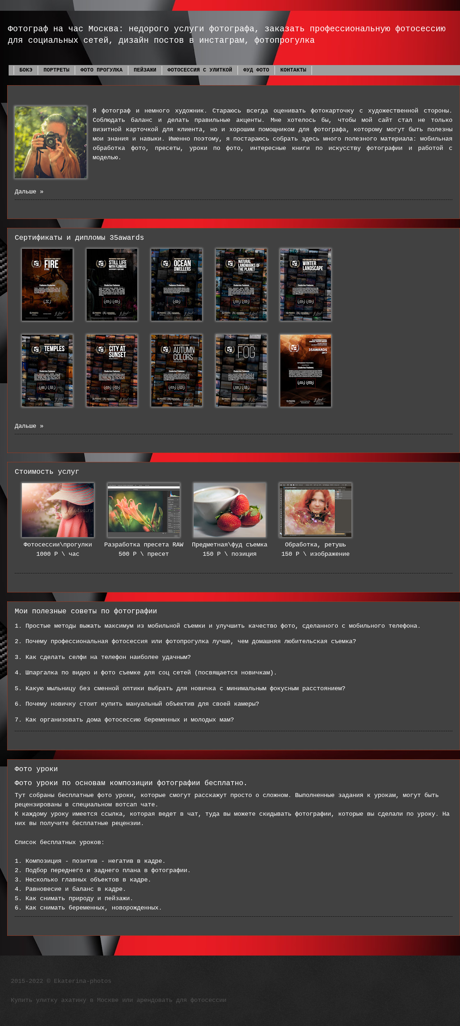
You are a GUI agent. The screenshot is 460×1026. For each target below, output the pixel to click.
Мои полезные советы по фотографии (86, 611)
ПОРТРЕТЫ (56, 70)
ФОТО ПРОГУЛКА (101, 70)
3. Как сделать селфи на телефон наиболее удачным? (103, 657)
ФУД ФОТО (256, 70)
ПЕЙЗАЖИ (145, 70)
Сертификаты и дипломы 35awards (79, 238)
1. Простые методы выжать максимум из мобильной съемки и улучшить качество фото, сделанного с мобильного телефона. (219, 626)
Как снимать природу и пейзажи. (79, 898)
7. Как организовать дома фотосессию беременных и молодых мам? (124, 719)
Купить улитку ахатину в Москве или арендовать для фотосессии (118, 1000)
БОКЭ (25, 70)
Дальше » (29, 191)
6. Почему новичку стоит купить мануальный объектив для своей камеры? (137, 704)
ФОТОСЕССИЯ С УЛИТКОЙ (199, 70)
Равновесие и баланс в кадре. (76, 889)
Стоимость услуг (47, 472)
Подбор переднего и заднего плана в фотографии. (108, 870)
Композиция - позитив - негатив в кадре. (95, 861)
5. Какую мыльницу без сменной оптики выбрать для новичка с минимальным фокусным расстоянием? (180, 688)
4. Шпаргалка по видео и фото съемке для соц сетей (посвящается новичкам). (148, 672)
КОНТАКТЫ (293, 70)
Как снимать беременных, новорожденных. (94, 907)
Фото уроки (36, 769)
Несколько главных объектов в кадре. (90, 879)
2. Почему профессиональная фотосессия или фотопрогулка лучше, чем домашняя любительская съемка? (185, 641)
